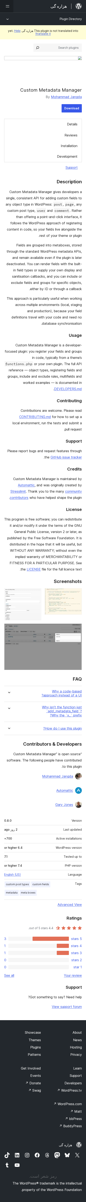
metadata (12, 892)
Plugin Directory (71, 19)
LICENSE (34, 569)
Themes (35, 1040)
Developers (73, 1083)
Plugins (35, 1047)
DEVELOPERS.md (68, 389)
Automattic (26, 485)
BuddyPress (70, 1126)
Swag (34, 1090)
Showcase (33, 1032)
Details (72, 124)
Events (35, 1075)
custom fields (40, 884)
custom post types (17, 884)
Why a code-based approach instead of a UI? (62, 693)
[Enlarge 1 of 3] (76, 594)
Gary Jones (64, 805)
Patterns (34, 1054)
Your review (73, 975)
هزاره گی (65, 1145)
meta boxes (28, 892)
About (77, 1032)
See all (9, 975)
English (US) (12, 874)
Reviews (70, 135)
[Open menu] (6, 6)
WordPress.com (67, 1104)
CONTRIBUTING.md (35, 417)
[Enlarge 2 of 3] (36, 594)
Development (67, 156)
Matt (76, 1111)
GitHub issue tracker (66, 457)
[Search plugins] (37, 48)
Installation (69, 146)
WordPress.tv (69, 1090)
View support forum (67, 1007)
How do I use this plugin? (62, 728)
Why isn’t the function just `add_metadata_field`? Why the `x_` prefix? (62, 711)
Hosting (76, 1047)
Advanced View (70, 904)
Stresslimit (18, 491)
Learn (77, 1068)
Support (72, 167)
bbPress (73, 1119)
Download (71, 108)
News (77, 1040)
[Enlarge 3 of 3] (76, 629)
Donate (33, 1083)
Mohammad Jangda (66, 97)
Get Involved (31, 1068)
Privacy (76, 1054)
